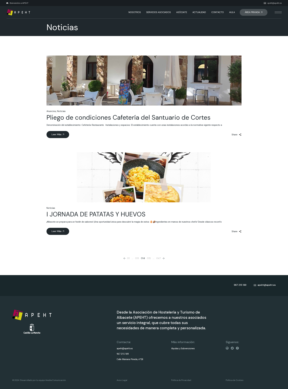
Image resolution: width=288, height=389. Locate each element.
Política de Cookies (234, 380)
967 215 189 (123, 354)
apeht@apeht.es (274, 3)
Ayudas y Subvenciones (183, 348)
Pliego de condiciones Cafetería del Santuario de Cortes (128, 117)
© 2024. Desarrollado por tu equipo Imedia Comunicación (39, 380)
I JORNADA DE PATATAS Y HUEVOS (96, 214)
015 (149, 258)
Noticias (61, 111)
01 (128, 258)
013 (137, 258)
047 (158, 258)
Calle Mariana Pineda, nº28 (130, 359)
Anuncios (51, 111)
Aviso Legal (122, 380)
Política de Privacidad (181, 380)
